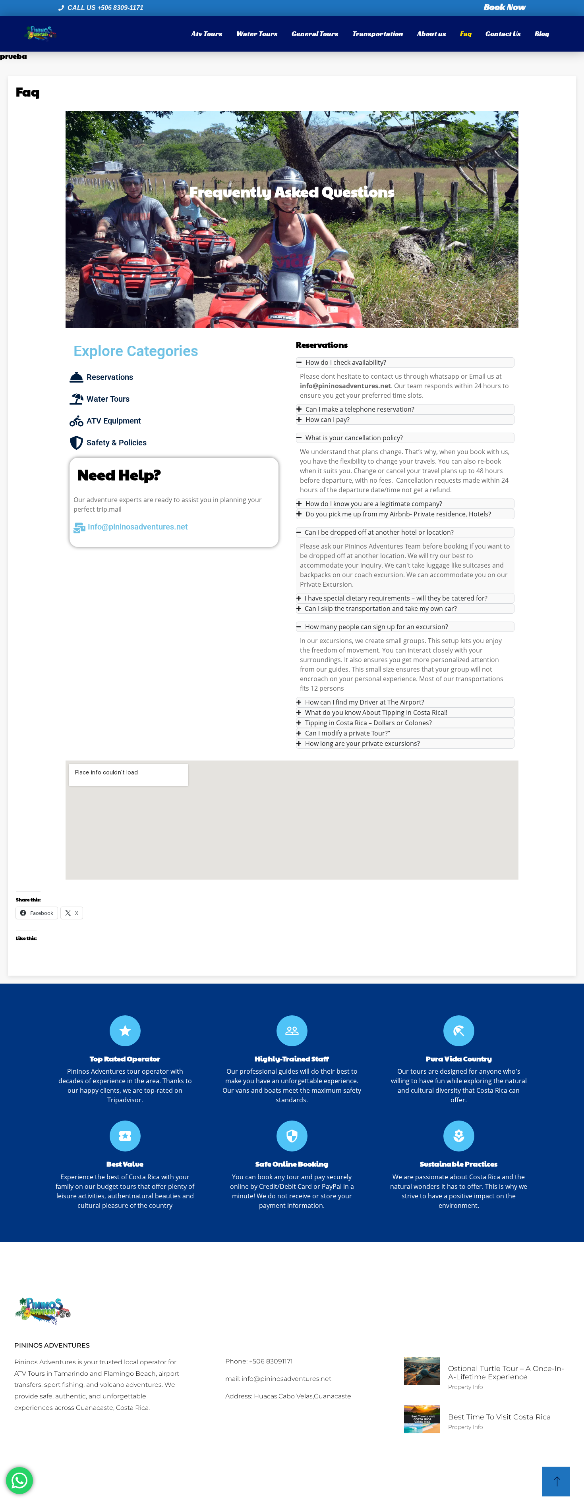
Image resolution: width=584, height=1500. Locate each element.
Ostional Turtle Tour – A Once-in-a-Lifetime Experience (506, 1373)
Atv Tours (206, 33)
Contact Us (503, 33)
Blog (542, 33)
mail (115, 509)
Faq (466, 33)
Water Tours (257, 33)
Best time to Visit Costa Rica (499, 1417)
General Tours (315, 33)
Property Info (465, 1386)
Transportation (377, 33)
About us (431, 33)
